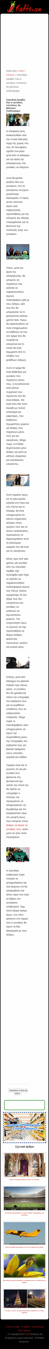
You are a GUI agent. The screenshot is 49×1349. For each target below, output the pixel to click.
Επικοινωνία (38, 1327)
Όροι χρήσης (24, 1330)
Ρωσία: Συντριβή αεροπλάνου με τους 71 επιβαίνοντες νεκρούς (24, 1247)
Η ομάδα (26, 1327)
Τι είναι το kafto (12, 1327)
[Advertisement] (24, 43)
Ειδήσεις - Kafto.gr (25, 7)
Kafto (27, 1334)
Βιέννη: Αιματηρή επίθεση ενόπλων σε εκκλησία (24, 1179)
